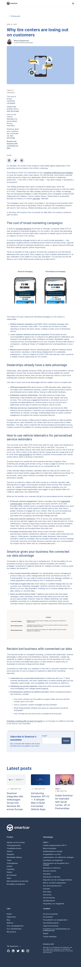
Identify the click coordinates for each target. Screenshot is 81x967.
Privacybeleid (48, 917)
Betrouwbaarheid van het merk (17, 881)
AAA (53, 464)
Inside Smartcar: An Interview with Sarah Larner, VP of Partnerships (64, 802)
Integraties (10, 854)
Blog (8, 920)
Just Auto (36, 198)
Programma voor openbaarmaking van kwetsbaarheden (56, 929)
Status (9, 878)
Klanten (9, 914)
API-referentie (12, 875)
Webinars (10, 923)
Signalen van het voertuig (16, 842)
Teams (9, 860)
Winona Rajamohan (21, 41)
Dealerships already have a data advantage (13, 109)
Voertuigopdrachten (14, 845)
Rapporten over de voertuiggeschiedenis (57, 880)
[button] (73, 3)
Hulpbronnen (11, 917)
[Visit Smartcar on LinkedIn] (13, 951)
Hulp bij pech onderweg (51, 877)
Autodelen (46, 889)
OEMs (57, 789)
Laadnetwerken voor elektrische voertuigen (58, 857)
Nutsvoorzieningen (49, 848)
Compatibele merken (14, 848)
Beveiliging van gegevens (16, 884)
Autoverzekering (49, 898)
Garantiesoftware (49, 901)
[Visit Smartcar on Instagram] (27, 951)
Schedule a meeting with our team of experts (24, 721)
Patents (45, 933)
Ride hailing (47, 892)
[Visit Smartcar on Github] (8, 951)
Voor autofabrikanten (14, 929)
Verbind (9, 851)
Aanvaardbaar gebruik (51, 923)
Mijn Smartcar (11, 932)
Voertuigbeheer (12, 863)
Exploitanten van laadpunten (53, 860)
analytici (9, 866)
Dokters (9, 872)
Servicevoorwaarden (50, 914)
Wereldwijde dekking (14, 857)
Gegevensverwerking (50, 926)
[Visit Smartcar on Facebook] (22, 951)
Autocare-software (49, 871)
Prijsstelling (10, 869)
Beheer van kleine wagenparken (54, 883)
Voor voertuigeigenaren (15, 926)
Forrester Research (23, 229)
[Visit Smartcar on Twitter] (18, 951)
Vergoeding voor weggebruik (53, 904)
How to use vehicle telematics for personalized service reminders (12, 120)
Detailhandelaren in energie (52, 851)
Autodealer (47, 874)
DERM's (45, 842)
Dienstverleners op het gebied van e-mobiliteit (56, 864)
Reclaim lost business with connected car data (12, 144)
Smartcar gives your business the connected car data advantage (13, 133)
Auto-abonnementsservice (52, 886)
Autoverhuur (47, 895)
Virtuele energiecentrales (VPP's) (55, 845)
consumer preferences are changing (58, 173)
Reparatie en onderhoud (51, 868)
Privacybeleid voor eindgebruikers (55, 920)
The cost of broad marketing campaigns (11, 99)
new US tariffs (24, 454)
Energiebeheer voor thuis (52, 854)
